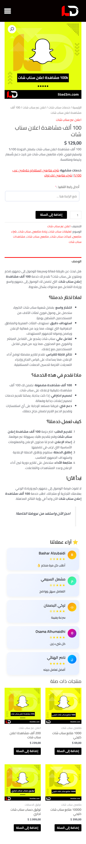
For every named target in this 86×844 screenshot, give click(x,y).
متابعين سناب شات (38, 236)
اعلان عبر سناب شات (34, 107)
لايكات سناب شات (60, 236)
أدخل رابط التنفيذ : (60, 187)
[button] (7, 11)
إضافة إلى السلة (51, 215)
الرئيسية (76, 107)
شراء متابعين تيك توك (58, 175)
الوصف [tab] (76, 261)
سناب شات (24, 231)
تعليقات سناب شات (60, 231)
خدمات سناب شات (59, 107)
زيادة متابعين (39, 231)
